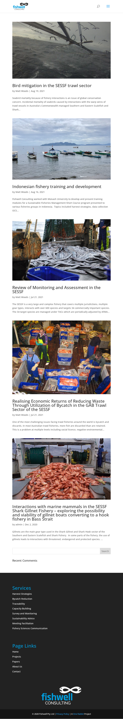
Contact (16, 671)
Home (15, 651)
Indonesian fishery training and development (56, 186)
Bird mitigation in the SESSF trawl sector (52, 85)
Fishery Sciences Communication (30, 628)
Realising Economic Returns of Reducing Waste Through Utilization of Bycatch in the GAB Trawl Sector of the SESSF (59, 405)
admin (19, 524)
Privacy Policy (62, 713)
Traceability (18, 603)
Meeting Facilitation (22, 623)
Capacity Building (21, 608)
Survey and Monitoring (24, 613)
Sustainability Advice (23, 618)
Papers (16, 661)
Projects (16, 656)
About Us (17, 666)
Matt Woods (22, 91)
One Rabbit (78, 713)
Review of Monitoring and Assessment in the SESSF (56, 289)
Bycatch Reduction (22, 598)
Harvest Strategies (22, 593)
